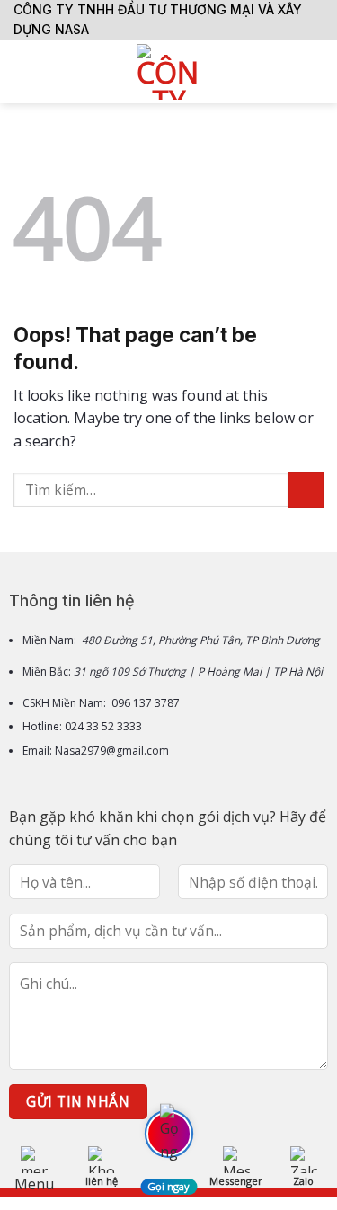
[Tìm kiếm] (317, 72)
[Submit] (306, 489)
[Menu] (24, 71)
